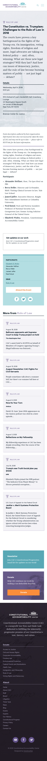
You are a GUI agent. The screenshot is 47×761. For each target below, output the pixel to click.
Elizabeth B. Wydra (12, 263)
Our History (7, 716)
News (5, 705)
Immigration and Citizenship (13, 670)
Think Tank (7, 702)
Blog (4, 708)
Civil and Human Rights (11, 652)
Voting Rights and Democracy (13, 676)
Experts (5, 713)
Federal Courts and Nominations (14, 664)
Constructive (28, 751)
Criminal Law (7, 658)
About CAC (7, 690)
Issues (6, 644)
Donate (23, 592)
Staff (4, 693)
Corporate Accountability (12, 655)
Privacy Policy (8, 722)
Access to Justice (9, 649)
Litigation (6, 699)
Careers (5, 725)
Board (5, 696)
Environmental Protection (12, 661)
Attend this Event (23, 290)
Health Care (7, 667)
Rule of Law (12, 22)
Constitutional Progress (11, 719)
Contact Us (7, 728)
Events (5, 711)
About (6, 682)
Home (5, 687)
